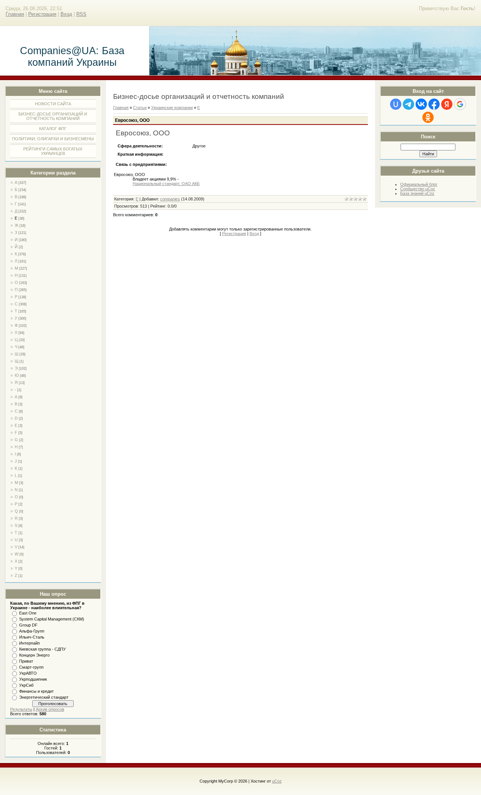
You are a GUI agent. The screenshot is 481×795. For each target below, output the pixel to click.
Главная (15, 14)
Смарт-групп (31, 667)
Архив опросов (50, 709)
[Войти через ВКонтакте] (421, 104)
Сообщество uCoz (417, 189)
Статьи (140, 107)
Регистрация (42, 14)
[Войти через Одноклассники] (428, 117)
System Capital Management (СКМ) (51, 619)
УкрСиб (26, 685)
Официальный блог (418, 184)
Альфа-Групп (31, 631)
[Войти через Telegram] (408, 104)
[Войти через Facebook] (434, 104)
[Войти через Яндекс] (446, 104)
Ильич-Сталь (31, 637)
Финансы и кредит (36, 691)
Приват (26, 661)
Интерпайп (29, 643)
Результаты (21, 709)
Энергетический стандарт (43, 697)
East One (27, 613)
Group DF (28, 625)
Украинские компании (172, 107)
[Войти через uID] (395, 104)
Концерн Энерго (34, 655)
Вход (66, 14)
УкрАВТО (28, 673)
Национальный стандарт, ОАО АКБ (166, 183)
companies (170, 199)
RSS (81, 14)
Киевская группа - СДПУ (42, 649)
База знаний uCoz (417, 193)
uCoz (277, 781)
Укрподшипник (33, 679)
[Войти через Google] (460, 104)
